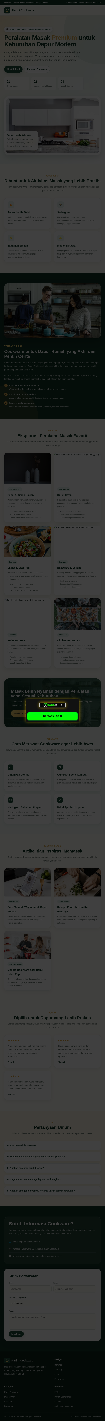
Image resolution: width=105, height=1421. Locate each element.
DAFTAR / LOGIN (52, 716)
